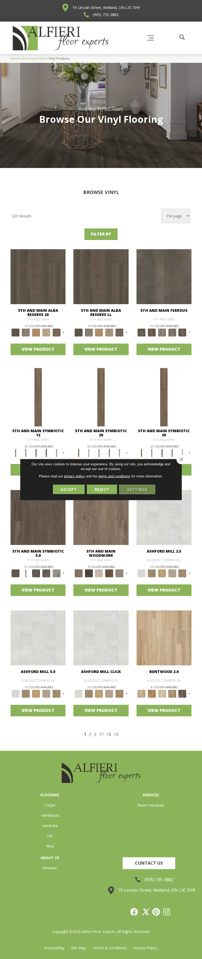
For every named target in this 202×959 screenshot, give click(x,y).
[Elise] (151, 573)
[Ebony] (88, 573)
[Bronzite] (36, 452)
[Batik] (38, 396)
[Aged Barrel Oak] (38, 276)
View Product (38, 349)
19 (116, 734)
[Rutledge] (182, 693)
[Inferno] (182, 332)
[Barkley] (162, 693)
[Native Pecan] (56, 332)
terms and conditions (114, 476)
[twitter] (145, 912)
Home (15, 58)
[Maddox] (162, 573)
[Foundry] (162, 332)
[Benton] (151, 693)
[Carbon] (46, 452)
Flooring (29, 58)
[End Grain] (99, 573)
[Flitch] (119, 573)
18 (108, 734)
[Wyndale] (172, 693)
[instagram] (166, 912)
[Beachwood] (26, 452)
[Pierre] (164, 637)
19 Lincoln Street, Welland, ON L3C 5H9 (106, 7)
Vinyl (41, 58)
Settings (137, 489)
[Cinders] (56, 452)
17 (101, 734)
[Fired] (164, 276)
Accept (69, 489)
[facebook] (134, 912)
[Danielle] (182, 573)
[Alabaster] (164, 517)
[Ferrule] (109, 573)
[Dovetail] (100, 517)
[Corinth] (172, 573)
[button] (149, 863)
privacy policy (74, 476)
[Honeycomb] (36, 332)
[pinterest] (156, 912)
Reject (102, 489)
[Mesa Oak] (46, 332)
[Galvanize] (172, 332)
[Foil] (151, 332)
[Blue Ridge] (26, 332)
